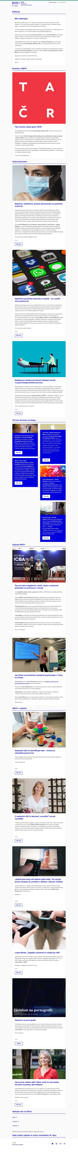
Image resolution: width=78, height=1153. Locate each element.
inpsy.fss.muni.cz (52, 2)
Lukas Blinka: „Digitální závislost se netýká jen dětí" (37, 953)
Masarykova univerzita (17, 1144)
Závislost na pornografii (25, 1020)
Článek (19, 1043)
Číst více (18, 244)
